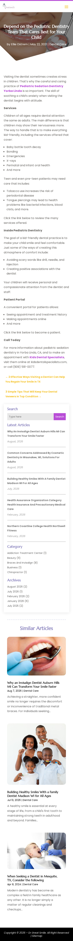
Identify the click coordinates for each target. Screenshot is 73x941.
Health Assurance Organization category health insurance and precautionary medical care (36, 504)
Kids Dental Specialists (47, 357)
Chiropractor (15, 572)
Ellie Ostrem (19, 44)
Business (12, 567)
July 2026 (13, 591)
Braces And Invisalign (20, 562)
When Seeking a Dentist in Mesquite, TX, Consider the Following (32, 878)
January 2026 (15, 601)
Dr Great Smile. (37, 932)
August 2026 (15, 586)
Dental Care (57, 44)
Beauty (11, 558)
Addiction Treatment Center (25, 553)
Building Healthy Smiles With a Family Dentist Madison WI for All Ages (32, 794)
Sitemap (37, 936)
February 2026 (16, 596)
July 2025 (13, 606)
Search (59, 416)
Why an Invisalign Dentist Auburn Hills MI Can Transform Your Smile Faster (33, 685)
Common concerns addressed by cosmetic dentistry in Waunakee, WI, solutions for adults (35, 457)
